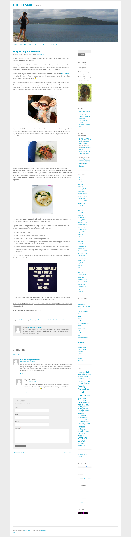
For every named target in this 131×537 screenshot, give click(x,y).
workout (81, 444)
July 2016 (80, 205)
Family (31, 44)
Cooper (80, 314)
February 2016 (82, 217)
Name (17, 407)
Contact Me (53, 44)
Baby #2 (84, 374)
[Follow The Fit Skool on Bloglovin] (85, 467)
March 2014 (81, 272)
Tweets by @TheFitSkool (84, 478)
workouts (82, 446)
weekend (80, 358)
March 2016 (81, 215)
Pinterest (80, 502)
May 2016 (80, 210)
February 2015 (82, 246)
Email (17, 414)
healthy (86, 405)
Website (17, 421)
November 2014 (82, 253)
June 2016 (80, 208)
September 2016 (82, 201)
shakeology (82, 429)
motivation (81, 340)
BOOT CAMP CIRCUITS (84, 306)
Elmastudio (43, 530)
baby (79, 374)
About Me (23, 44)
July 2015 (80, 234)
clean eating (84, 380)
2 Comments (40, 54)
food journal (82, 394)
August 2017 (81, 177)
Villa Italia (65, 74)
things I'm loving (83, 432)
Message (18, 428)
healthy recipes (83, 409)
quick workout (81, 424)
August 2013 (81, 289)
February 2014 (82, 274)
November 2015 (82, 224)
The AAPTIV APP (83, 114)
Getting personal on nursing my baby (84, 164)
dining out (32, 320)
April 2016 (80, 212)
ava (87, 371)
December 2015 (82, 222)
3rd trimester (81, 372)
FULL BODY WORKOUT (84, 323)
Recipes (45, 44)
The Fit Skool (24, 5)
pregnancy (81, 345)
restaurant (42, 320)
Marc (79, 335)
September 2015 (82, 229)
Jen (80, 163)
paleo (86, 412)
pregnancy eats (83, 417)
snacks (81, 431)
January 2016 (81, 220)
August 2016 (81, 203)
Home (15, 44)
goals (79, 325)
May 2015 (80, 239)
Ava (79, 302)
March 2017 (81, 186)
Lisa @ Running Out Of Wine (30, 360)
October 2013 (81, 284)
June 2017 (80, 179)
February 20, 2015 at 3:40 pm (31, 381)
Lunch (37, 320)
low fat (87, 410)
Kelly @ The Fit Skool (35, 327)
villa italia (55, 320)
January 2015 (81, 248)
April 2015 (80, 241)
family (79, 316)
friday (83, 398)
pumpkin (88, 423)
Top (14, 532)
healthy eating (82, 407)
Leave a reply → (17, 354)
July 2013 (80, 291)
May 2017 (80, 182)
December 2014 (82, 251)
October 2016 (81, 198)
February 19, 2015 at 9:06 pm (27, 361)
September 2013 (82, 286)
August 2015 (81, 232)
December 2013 (82, 279)
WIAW (81, 441)
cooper (88, 381)
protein (84, 423)
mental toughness (83, 337)
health (24, 320)
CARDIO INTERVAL (83, 311)
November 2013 (82, 282)
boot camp (85, 376)
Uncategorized (82, 356)
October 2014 (81, 255)
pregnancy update (82, 420)
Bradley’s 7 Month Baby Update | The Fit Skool (85, 139)
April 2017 (80, 184)
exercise (87, 384)
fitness (81, 389)
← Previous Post (18, 453)
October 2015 (81, 227)
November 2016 (82, 196)
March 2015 (81, 243)
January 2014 (81, 277)
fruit (85, 400)
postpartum (81, 342)
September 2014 (82, 258)
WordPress (27, 530)
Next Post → (68, 453)
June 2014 (80, 265)
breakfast (81, 378)
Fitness (37, 44)
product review (82, 347)
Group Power (81, 328)
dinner (80, 384)
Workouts (80, 360)
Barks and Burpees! (84, 111)
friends (81, 400)
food (20, 320)
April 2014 (80, 270)
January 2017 (81, 191)
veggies (81, 435)
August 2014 (81, 260)
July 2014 (80, 263)
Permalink (61, 320)
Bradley (80, 309)
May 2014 (80, 267)
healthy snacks (82, 410)
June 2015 (80, 236)
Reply (21, 374)
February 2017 (82, 189)
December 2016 (82, 193)
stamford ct (49, 320)
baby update (81, 304)
